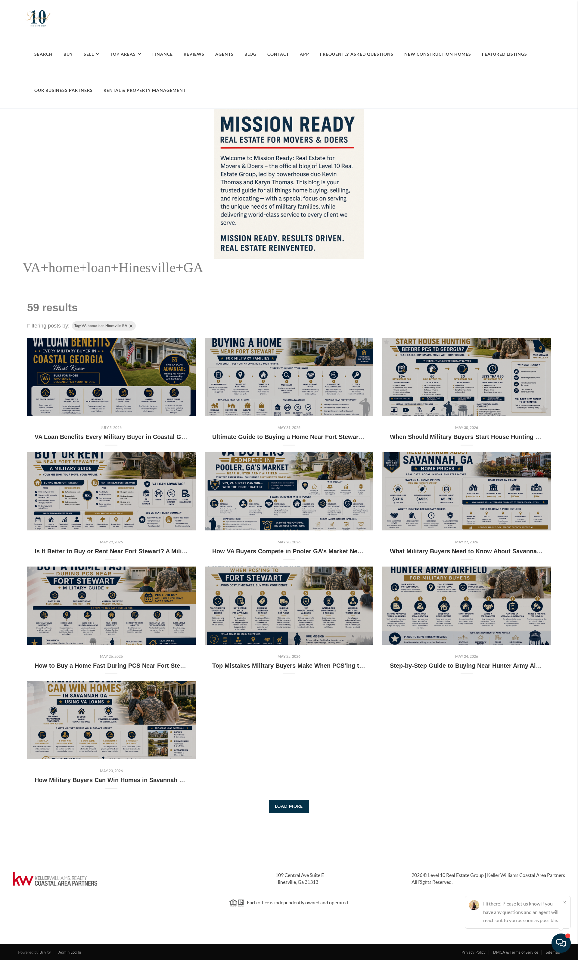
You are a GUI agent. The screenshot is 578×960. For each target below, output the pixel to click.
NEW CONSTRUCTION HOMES (437, 54)
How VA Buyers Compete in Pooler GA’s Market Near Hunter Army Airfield (318, 551)
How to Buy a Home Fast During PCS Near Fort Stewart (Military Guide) (137, 665)
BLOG (250, 54)
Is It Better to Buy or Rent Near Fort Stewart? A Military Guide (123, 551)
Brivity (45, 952)
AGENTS (224, 54)
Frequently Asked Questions (356, 54)
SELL (89, 54)
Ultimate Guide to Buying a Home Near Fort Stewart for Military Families (316, 436)
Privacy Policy (473, 952)
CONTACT (278, 54)
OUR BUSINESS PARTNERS (63, 90)
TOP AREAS (123, 54)
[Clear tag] (131, 326)
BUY (68, 54)
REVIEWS (194, 54)
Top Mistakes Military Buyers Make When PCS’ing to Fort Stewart (306, 665)
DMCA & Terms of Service (515, 952)
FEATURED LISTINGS (504, 54)
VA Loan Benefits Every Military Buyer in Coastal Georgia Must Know (134, 436)
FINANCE (162, 54)
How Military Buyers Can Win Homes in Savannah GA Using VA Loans (135, 780)
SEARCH (43, 54)
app (304, 54)
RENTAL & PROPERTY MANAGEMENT (145, 90)
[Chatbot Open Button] (561, 943)
